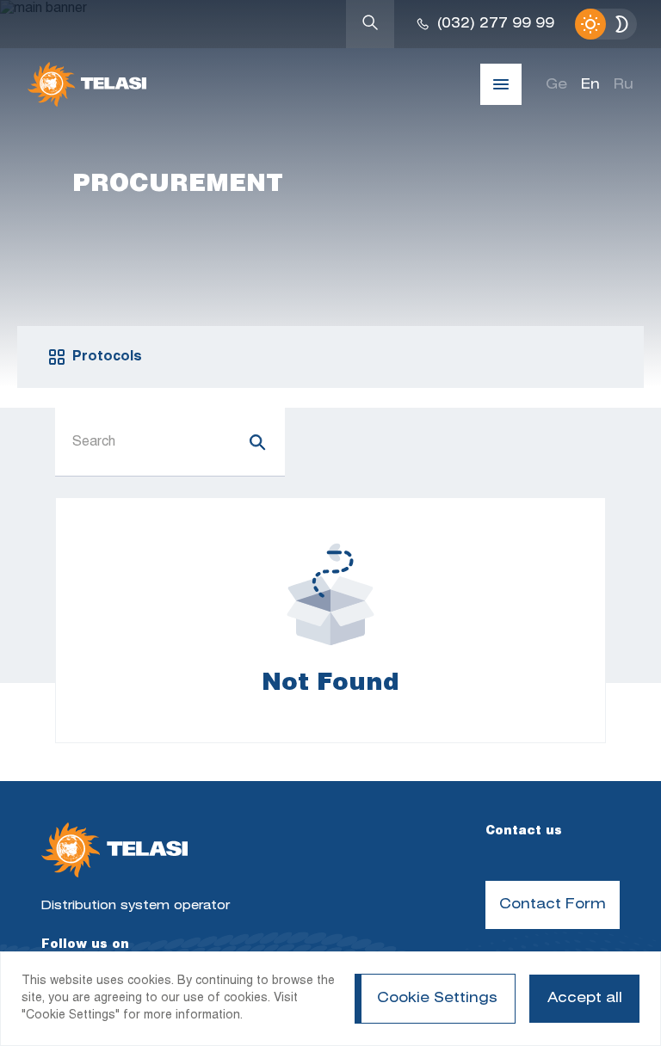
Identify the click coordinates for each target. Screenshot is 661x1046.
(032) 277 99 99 (495, 23)
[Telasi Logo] (114, 852)
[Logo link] (87, 84)
